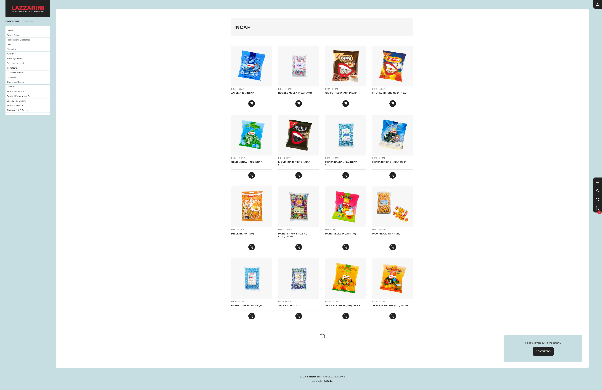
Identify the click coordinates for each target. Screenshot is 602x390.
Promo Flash (13, 35)
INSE (280, 302)
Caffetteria (12, 68)
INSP (327, 302)
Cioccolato (12, 77)
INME (374, 158)
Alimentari (11, 49)
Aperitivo (11, 53)
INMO (328, 230)
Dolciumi (11, 86)
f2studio (328, 380)
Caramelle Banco (15, 72)
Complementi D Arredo (17, 110)
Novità (10, 30)
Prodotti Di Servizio (16, 91)
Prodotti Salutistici (15, 105)
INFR (374, 89)
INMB (327, 158)
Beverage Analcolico (16, 63)
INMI (233, 230)
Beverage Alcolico (15, 58)
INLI (280, 158)
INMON (281, 230)
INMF (374, 230)
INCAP (241, 89)
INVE (374, 302)
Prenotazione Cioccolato (18, 39)
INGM (233, 158)
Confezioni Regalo (15, 82)
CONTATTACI (543, 351)
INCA (327, 89)
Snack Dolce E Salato (16, 101)
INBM (280, 89)
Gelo (9, 44)
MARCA (28, 21)
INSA (233, 89)
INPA (233, 302)
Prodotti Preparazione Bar (19, 96)
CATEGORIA (12, 21)
